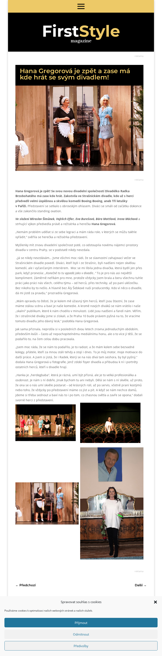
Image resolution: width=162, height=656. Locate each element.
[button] (155, 602)
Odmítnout (81, 634)
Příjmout (81, 623)
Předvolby (81, 646)
